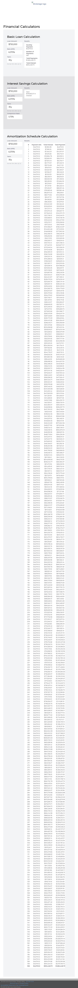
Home (16, 16)
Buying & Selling (39, 17)
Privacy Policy (24, 983)
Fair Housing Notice (22, 985)
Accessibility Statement (8, 985)
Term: (9, 57)
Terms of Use (14, 983)
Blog (61, 16)
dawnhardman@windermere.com (12, 12)
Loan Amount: (12, 41)
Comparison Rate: (13, 113)
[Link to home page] (39, 4)
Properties (26, 16)
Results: (27, 41)
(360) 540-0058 (6, 10)
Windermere (30, 981)
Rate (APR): (11, 49)
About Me (52, 16)
